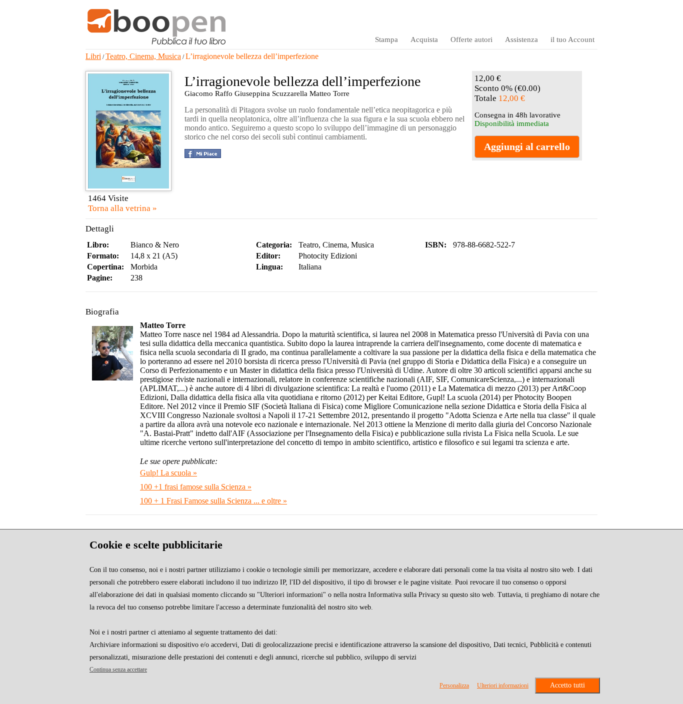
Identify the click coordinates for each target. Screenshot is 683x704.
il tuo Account (572, 40)
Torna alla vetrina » (122, 208)
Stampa (386, 40)
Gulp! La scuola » (168, 472)
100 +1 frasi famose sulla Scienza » (196, 486)
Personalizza (454, 685)
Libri (93, 56)
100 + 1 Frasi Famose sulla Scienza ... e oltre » (213, 500)
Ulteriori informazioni (502, 685)
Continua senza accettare (118, 669)
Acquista (424, 40)
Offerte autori (471, 40)
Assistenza (521, 40)
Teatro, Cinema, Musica (143, 56)
